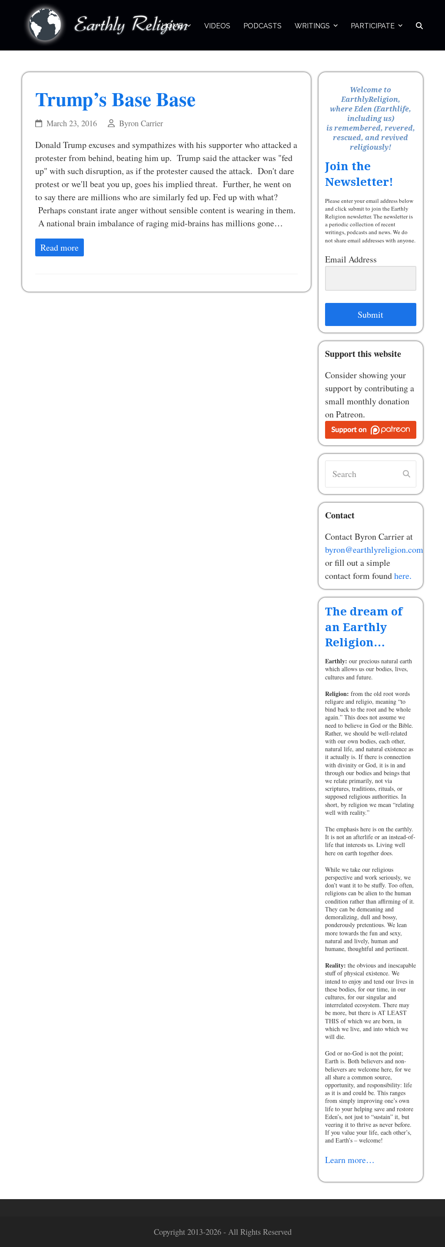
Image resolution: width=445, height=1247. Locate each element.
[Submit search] (406, 474)
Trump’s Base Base (115, 98)
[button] (419, 25)
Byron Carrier (141, 123)
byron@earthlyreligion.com (374, 549)
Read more (59, 247)
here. (403, 575)
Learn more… (350, 1160)
